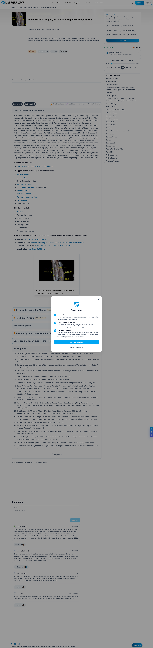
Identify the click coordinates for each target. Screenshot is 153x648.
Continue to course (76, 347)
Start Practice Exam (76, 342)
